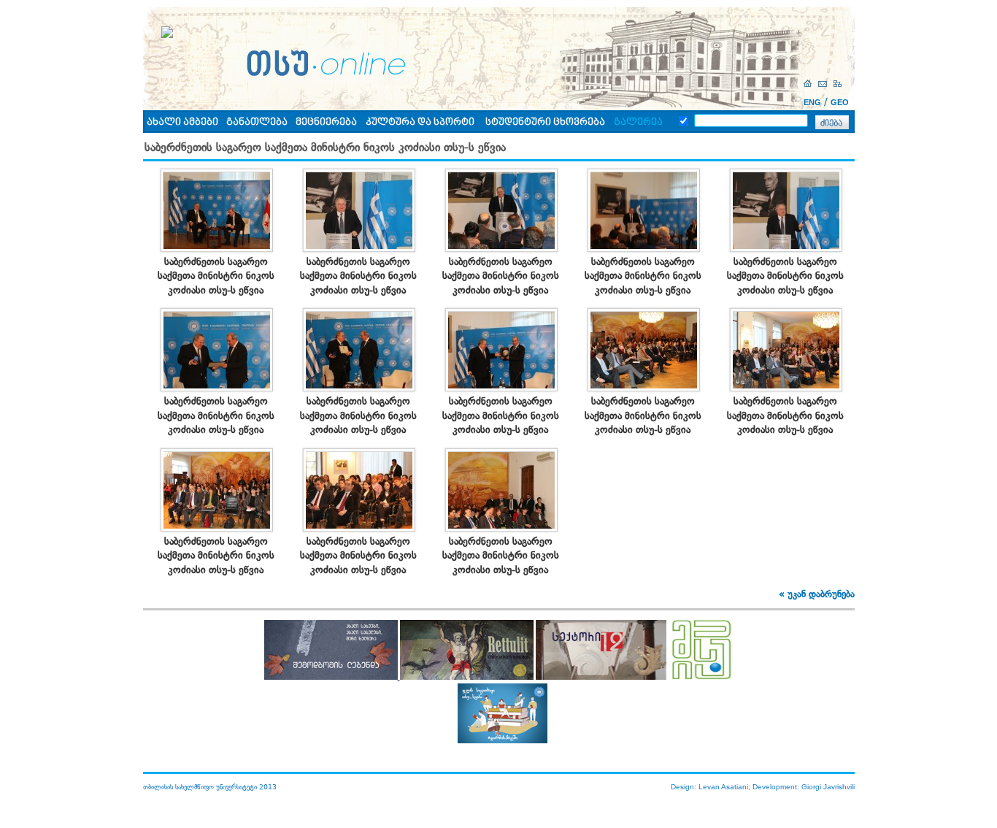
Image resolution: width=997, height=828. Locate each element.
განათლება (257, 122)
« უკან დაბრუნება (817, 594)
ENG (812, 102)
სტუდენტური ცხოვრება (545, 122)
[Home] (809, 83)
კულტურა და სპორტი (420, 122)
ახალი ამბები (182, 122)
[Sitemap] (839, 83)
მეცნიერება (326, 122)
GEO (840, 102)
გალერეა (638, 122)
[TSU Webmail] (824, 83)
